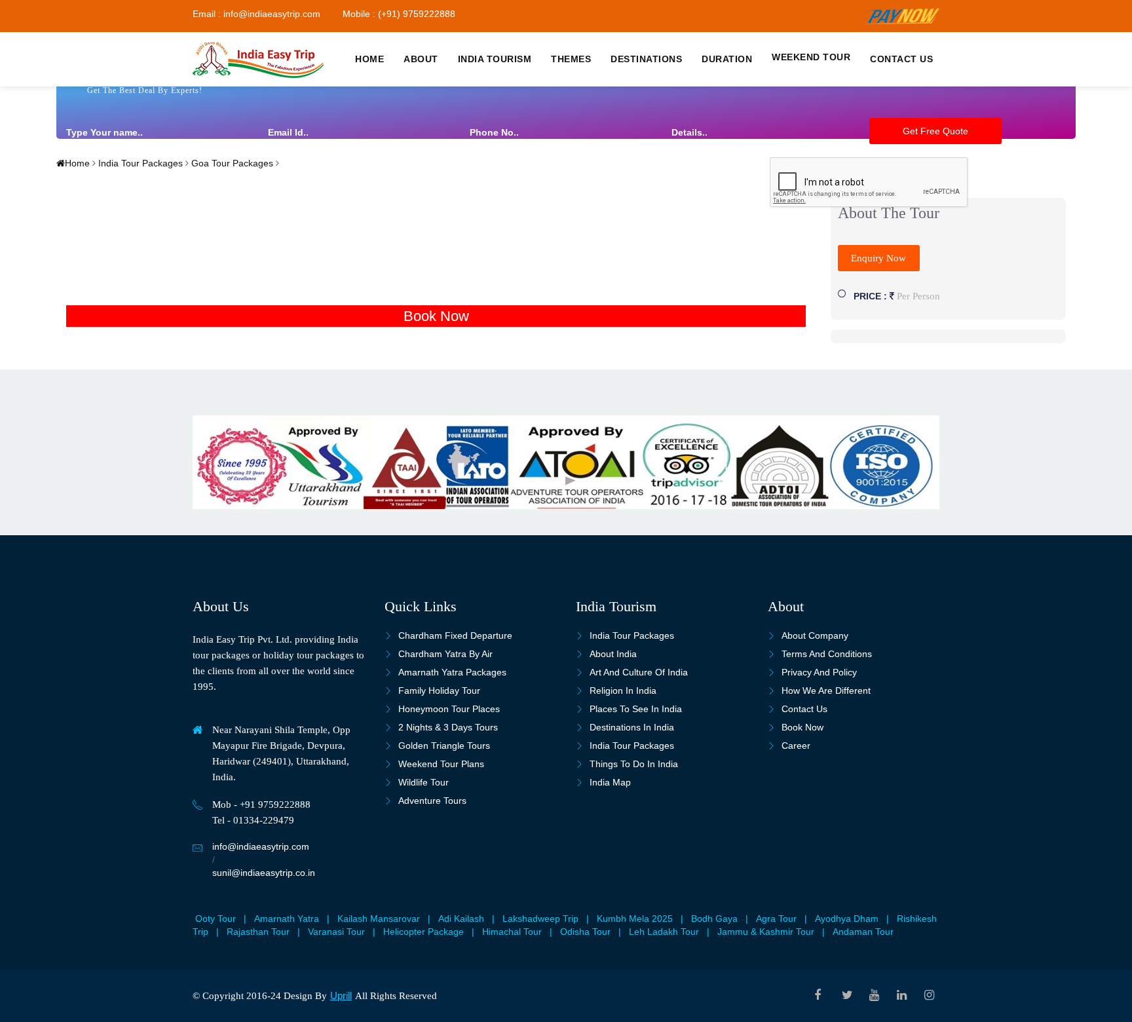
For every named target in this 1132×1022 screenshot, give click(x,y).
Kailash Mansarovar (378, 918)
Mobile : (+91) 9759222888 (399, 14)
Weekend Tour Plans (441, 764)
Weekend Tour (811, 57)
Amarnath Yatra (286, 918)
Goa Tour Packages (231, 163)
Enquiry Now (878, 258)
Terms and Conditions (827, 654)
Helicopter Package (423, 931)
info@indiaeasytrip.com (260, 846)
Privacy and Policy (819, 672)
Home (369, 59)
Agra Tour (776, 918)
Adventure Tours (432, 800)
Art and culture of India (639, 672)
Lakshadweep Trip (540, 918)
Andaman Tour (863, 931)
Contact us (901, 59)
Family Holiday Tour (439, 690)
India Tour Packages (139, 163)
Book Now (436, 316)
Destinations (646, 59)
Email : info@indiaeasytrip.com (256, 14)
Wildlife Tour (423, 782)
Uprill (341, 995)
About (421, 59)
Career (796, 745)
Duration (727, 59)
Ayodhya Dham (846, 918)
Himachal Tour (512, 931)
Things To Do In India (634, 764)
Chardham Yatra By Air (445, 654)
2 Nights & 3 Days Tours (448, 727)
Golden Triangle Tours (444, 745)
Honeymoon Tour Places (449, 709)
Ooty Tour (215, 918)
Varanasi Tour (336, 931)
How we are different (826, 690)
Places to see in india (636, 709)
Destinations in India (632, 727)
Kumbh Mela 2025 (635, 918)
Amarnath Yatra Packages (452, 672)
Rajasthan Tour (258, 931)
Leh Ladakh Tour (664, 931)
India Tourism (495, 59)
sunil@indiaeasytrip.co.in (263, 872)
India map (610, 782)
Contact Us (804, 709)
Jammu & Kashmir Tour (765, 931)
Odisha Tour (585, 931)
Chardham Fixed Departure (455, 635)
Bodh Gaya (714, 918)
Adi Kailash (461, 918)
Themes (571, 59)
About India (613, 654)
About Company (815, 635)
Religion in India (623, 690)
